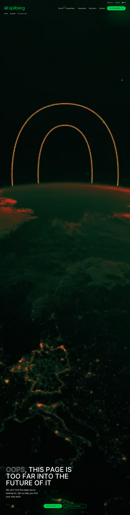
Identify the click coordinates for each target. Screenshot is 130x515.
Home (60, 8)
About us (110, 2)
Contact (117, 2)
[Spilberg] (14, 8)
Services (92, 8)
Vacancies (82, 8)
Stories (102, 8)
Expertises (70, 8)
